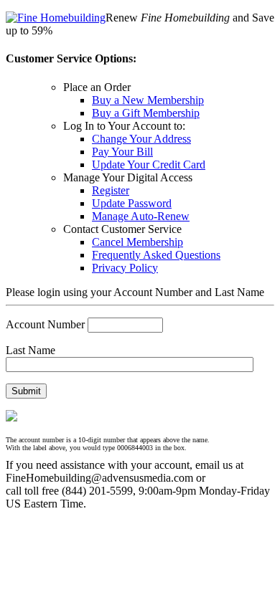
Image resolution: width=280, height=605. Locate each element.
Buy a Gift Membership (146, 113)
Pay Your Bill (122, 152)
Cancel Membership (137, 242)
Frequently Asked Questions (156, 255)
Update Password (132, 203)
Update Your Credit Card (148, 164)
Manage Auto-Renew (141, 216)
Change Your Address (141, 139)
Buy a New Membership (148, 100)
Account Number (45, 324)
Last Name (30, 350)
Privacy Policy (125, 268)
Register (110, 190)
